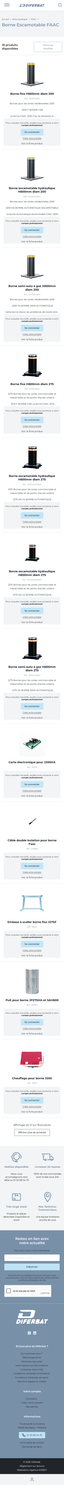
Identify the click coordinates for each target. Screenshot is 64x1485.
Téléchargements (31, 1357)
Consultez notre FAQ (31, 1369)
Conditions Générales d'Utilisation (31, 1373)
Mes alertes (32, 1406)
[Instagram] (29, 1333)
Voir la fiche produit (32, 143)
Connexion (31, 1398)
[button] (7, 5)
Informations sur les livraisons (32, 1365)
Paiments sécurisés (31, 1361)
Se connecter (32, 132)
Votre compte (32, 1391)
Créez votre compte (32, 138)
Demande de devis (32, 1446)
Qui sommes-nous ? (32, 1353)
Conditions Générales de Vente (31, 1377)
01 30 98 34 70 (34, 1435)
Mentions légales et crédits (31, 1381)
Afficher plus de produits (32, 1132)
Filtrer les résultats (48, 47)
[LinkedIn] (34, 1333)
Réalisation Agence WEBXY (32, 1470)
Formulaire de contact (32, 1442)
